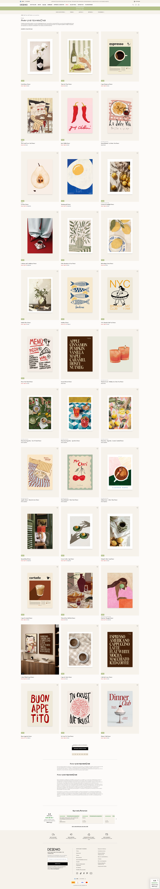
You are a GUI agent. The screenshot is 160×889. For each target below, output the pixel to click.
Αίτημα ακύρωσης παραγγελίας (102, 864)
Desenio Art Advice (102, 848)
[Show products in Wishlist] (135, 4)
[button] (154, 883)
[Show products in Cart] (138, 4)
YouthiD (77, 861)
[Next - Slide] (116, 819)
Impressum (78, 853)
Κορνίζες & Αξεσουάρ (59, 4)
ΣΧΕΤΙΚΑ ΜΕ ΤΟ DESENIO (81, 848)
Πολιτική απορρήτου (102, 861)
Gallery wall (73, 4)
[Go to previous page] (73, 754)
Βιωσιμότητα (79, 857)
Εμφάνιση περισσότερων (80, 748)
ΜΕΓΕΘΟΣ (90, 12)
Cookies (99, 858)
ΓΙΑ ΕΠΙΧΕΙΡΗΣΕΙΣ (89, 4)
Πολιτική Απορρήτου (55, 868)
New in (39, 4)
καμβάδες (50, 4)
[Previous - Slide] (57, 819)
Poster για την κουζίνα (34, 15)
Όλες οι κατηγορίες (60, 12)
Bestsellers (33, 4)
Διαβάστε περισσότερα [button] (26, 29)
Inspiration (81, 4)
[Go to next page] (87, 754)
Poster (44, 4)
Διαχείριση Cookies (102, 866)
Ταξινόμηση (100, 12)
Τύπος (77, 851)
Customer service (101, 851)
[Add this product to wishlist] (57, 33)
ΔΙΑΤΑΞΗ (80, 12)
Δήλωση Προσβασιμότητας (81, 859)
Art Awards (78, 867)
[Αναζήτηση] (133, 5)
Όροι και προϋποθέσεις (103, 856)
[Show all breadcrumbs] (22, 15)
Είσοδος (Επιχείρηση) (80, 869)
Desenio (83, 885)
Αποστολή (57, 863)
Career (77, 855)
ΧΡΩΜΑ (71, 12)
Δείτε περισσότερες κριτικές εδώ (80, 826)
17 (84, 754)
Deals (67, 4)
